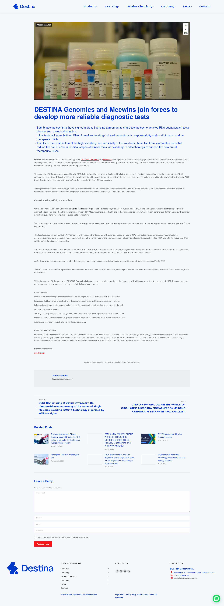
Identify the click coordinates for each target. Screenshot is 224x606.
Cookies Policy (142, 594)
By (109, 362)
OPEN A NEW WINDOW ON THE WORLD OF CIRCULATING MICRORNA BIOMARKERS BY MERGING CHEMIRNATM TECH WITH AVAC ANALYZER (119, 440)
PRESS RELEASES (44, 25)
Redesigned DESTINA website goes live (65, 456)
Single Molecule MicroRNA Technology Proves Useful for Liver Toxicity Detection (172, 458)
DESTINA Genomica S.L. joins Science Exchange (170, 435)
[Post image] (41, 439)
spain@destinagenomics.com (186, 578)
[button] (216, 598)
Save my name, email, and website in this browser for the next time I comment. (63, 537)
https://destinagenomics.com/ (62, 379)
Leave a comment (134, 362)
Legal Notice (119, 594)
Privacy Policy (131, 594)
